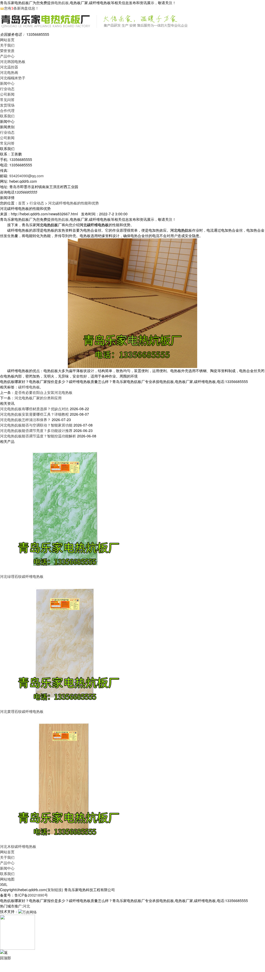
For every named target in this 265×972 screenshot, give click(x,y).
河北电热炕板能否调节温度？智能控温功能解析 (38, 435)
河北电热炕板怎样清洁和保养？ (25, 419)
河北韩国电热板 (12, 61)
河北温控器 (9, 66)
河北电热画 (9, 72)
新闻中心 (7, 83)
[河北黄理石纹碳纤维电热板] (64, 643)
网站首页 (7, 39)
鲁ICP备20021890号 (31, 895)
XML (4, 884)
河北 (26, 906)
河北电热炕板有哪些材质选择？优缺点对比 (34, 408)
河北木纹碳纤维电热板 (18, 846)
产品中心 (7, 56)
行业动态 (7, 88)
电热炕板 (61, 2)
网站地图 (7, 879)
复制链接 (54, 889)
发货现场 (7, 105)
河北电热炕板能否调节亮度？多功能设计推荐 (36, 430)
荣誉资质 (7, 50)
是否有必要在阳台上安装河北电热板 (43, 392)
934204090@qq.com (26, 175)
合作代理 (7, 110)
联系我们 (7, 115)
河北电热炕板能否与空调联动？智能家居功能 (36, 425)
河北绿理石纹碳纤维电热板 (21, 576)
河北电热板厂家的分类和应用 (38, 397)
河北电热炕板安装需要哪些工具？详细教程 (34, 414)
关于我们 (7, 45)
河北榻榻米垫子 (12, 77)
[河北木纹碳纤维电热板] (64, 778)
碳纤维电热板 (29, 386)
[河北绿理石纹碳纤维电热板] (64, 508)
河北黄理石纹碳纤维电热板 (21, 711)
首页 (21, 202)
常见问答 (7, 99)
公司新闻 (7, 94)
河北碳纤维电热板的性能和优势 (73, 202)
